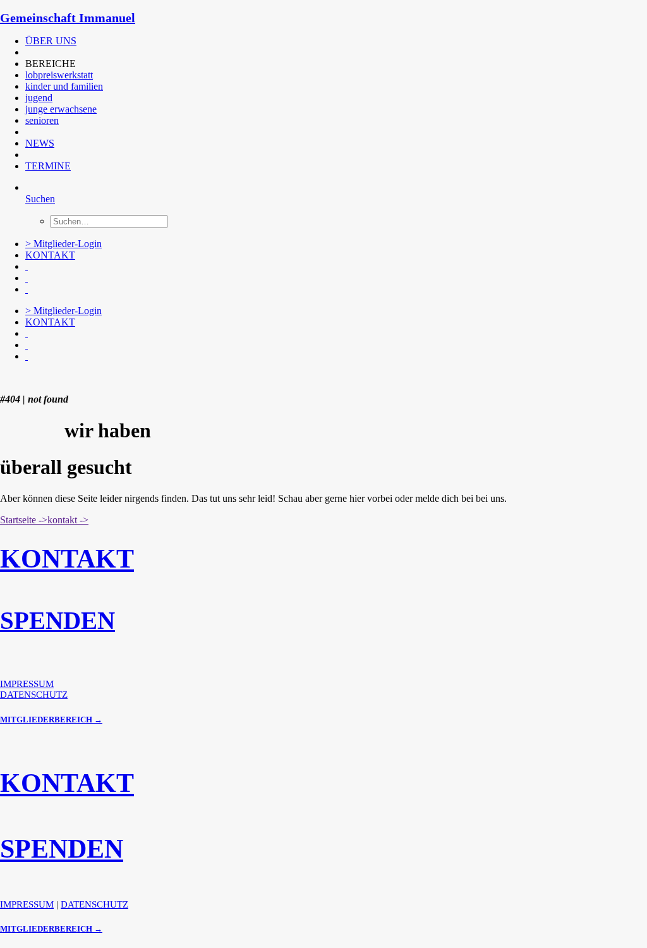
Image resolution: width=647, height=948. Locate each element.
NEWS (39, 143)
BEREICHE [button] (50, 63)
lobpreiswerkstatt (59, 75)
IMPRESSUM (27, 684)
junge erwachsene (61, 109)
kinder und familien (64, 86)
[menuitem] (281, 41)
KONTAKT (50, 255)
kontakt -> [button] (67, 519)
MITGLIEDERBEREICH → (51, 719)
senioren (42, 120)
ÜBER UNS (50, 40)
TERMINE (48, 166)
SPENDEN (57, 620)
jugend (38, 97)
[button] (26, 52)
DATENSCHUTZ (34, 695)
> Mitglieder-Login (63, 243)
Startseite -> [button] (23, 519)
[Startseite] (95, 378)
